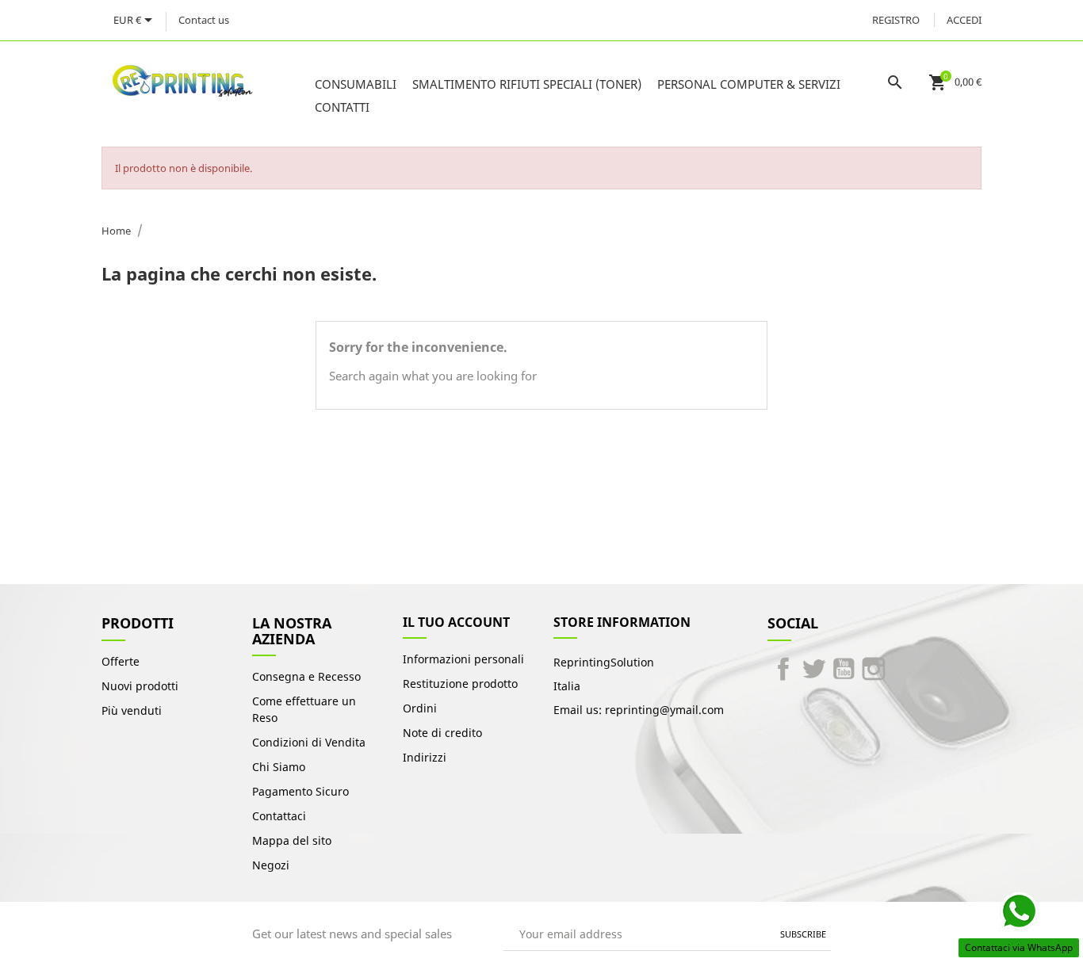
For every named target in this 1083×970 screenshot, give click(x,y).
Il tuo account (456, 622)
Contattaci (279, 815)
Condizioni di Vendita (308, 742)
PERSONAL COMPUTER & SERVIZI (748, 84)
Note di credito (442, 732)
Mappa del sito (291, 840)
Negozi (270, 865)
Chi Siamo (278, 766)
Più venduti (131, 710)
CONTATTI (342, 107)
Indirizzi (424, 757)
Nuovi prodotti (139, 685)
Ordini (420, 708)
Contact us (203, 20)
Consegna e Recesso (306, 676)
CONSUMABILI (355, 84)
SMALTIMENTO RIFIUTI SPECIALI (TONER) (526, 84)
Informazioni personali (463, 658)
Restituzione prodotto (460, 683)
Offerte (120, 661)
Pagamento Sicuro (300, 791)
